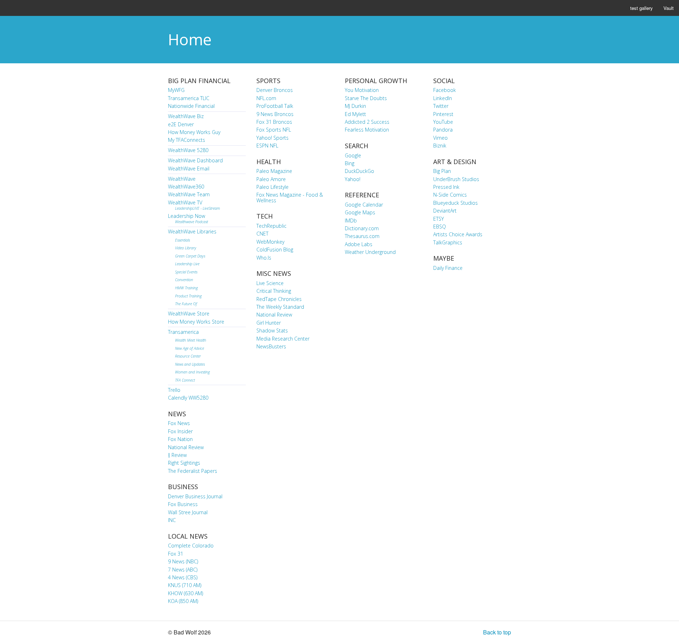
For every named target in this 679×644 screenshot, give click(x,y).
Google (353, 155)
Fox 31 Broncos (274, 121)
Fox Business (183, 504)
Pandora (443, 129)
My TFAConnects (186, 140)
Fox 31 (175, 553)
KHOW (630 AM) (185, 593)
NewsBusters (271, 346)
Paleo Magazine (274, 171)
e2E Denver (181, 124)
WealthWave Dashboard (195, 160)
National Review (186, 447)
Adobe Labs (358, 244)
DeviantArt (445, 210)
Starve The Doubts (366, 98)
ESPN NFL (267, 145)
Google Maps (360, 212)
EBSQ (439, 226)
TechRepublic (271, 225)
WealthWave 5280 (188, 150)
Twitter (440, 106)
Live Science (270, 283)
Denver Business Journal (195, 496)
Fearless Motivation (367, 129)
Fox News (179, 423)
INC (172, 520)
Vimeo (440, 137)
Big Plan (442, 171)
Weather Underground (370, 252)
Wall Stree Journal (188, 512)
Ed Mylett (355, 114)
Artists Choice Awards (457, 234)
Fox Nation (180, 439)
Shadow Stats (272, 330)
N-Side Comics (450, 194)
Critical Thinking (273, 291)
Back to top (497, 632)
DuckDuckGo (359, 171)
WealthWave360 (186, 186)
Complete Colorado (191, 545)
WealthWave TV (194, 205)
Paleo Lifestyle (272, 187)
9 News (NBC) (183, 561)
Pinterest (443, 114)
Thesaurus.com (362, 236)
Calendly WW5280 (188, 397)
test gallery (641, 8)
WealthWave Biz (186, 116)
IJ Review (177, 455)
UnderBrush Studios (456, 179)
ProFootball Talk (274, 106)
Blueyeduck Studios (455, 202)
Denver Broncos (274, 90)
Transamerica (183, 332)
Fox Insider (180, 431)
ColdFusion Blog (274, 249)
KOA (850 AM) (183, 601)
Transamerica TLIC (188, 98)
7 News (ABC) (182, 569)
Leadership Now (188, 218)
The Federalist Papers (192, 471)
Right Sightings (184, 462)
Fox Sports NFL (273, 129)
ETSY (438, 218)
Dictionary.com (362, 228)
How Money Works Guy (194, 132)
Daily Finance (448, 268)
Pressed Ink (446, 187)
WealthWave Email (188, 168)
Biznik (439, 145)
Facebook (444, 90)
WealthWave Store (188, 313)
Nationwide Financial (191, 106)
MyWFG (176, 90)
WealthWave (182, 178)
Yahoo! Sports (272, 137)
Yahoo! (352, 179)
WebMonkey (270, 241)
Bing (349, 163)
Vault (668, 8)
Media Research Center (282, 338)
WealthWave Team (189, 194)
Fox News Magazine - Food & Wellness (289, 197)
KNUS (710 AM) (184, 585)
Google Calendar (364, 204)
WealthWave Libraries (192, 231)
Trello (174, 390)
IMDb (351, 220)
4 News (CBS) (182, 577)
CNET (262, 233)
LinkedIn (442, 98)
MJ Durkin (355, 106)
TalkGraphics (447, 242)
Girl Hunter (268, 322)
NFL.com (266, 98)
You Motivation (362, 90)
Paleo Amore (271, 179)
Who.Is (263, 257)
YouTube (443, 121)
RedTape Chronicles (279, 299)
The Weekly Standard (280, 306)
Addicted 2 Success (367, 121)
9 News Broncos (275, 114)
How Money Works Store (196, 321)
